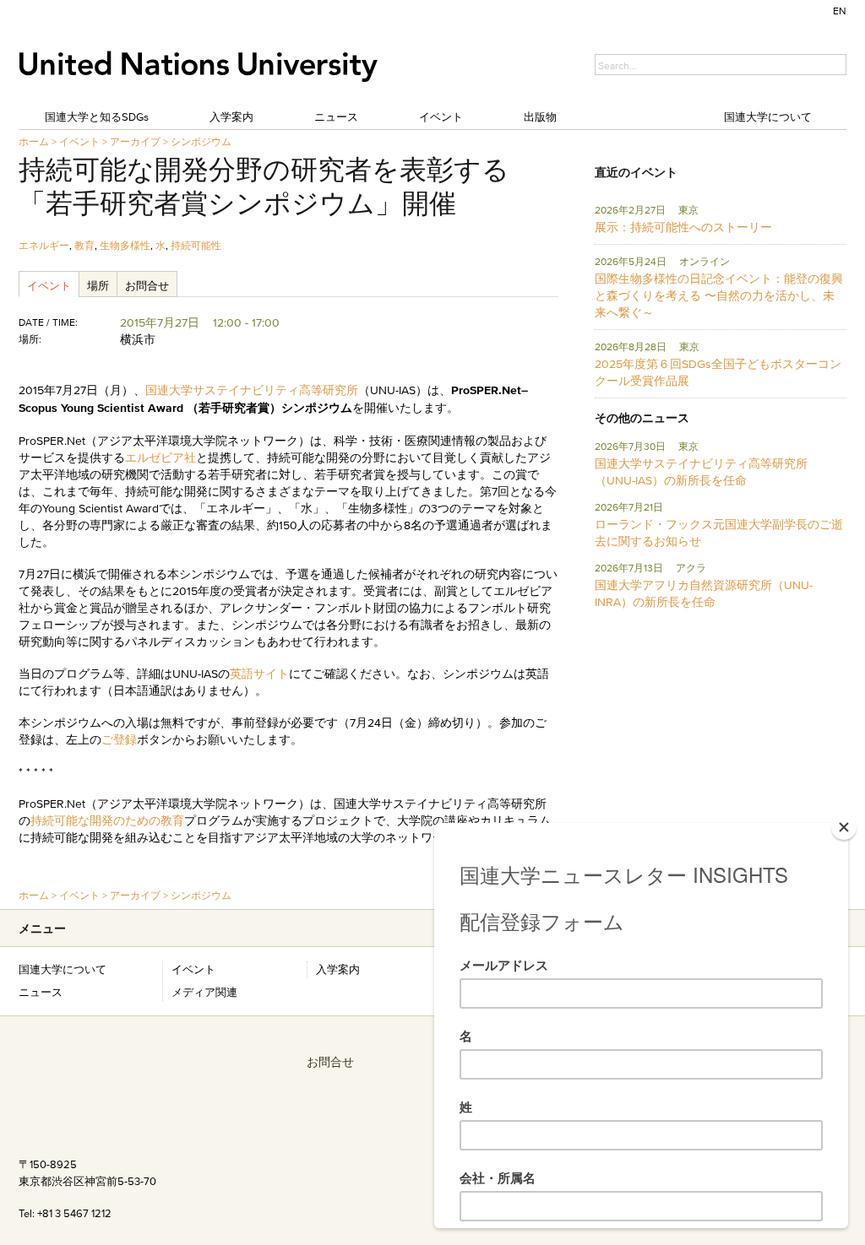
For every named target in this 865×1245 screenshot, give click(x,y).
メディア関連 (204, 991)
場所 (98, 285)
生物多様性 (125, 245)
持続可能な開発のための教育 (107, 820)
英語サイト (259, 673)
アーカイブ (135, 141)
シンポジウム (201, 141)
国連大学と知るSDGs (97, 116)
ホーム (34, 141)
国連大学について (768, 116)
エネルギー (44, 245)
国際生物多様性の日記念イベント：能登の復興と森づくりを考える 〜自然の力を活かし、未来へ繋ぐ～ (719, 295)
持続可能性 (196, 245)
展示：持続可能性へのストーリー (683, 227)
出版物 (540, 116)
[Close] (844, 827)
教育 (84, 245)
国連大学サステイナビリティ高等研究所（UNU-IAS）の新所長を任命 (701, 472)
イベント (441, 116)
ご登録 (119, 739)
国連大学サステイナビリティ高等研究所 (251, 390)
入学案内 (231, 116)
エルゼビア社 (160, 457)
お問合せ (147, 285)
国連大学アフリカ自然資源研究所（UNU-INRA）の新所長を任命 (704, 593)
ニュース (336, 116)
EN (839, 10)
